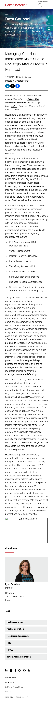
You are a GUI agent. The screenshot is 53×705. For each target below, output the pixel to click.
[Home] (48, 17)
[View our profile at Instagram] (19, 670)
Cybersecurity (22, 81)
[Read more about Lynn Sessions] (26, 569)
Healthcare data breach (17, 636)
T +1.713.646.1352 (14, 597)
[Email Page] (48, 23)
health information (15, 629)
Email (7, 600)
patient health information (19, 657)
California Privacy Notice (14, 687)
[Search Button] (40, 5)
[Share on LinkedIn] (7, 86)
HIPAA (10, 650)
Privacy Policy (10, 682)
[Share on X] (12, 86)
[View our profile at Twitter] (11, 670)
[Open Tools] (48, 28)
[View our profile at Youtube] (24, 670)
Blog (6, 14)
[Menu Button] (46, 5)
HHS (9, 643)
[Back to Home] (15, 5)
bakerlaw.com (43, 1)
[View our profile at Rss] (29, 670)
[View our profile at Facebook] (15, 670)
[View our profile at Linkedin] (6, 670)
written (14, 106)
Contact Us (9, 691)
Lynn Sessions (12, 584)
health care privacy (16, 622)
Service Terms (10, 678)
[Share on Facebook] (17, 86)
